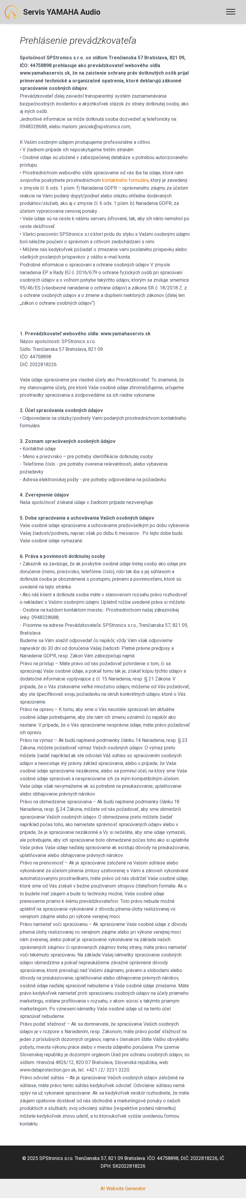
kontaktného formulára (125, 180)
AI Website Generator (123, 1188)
